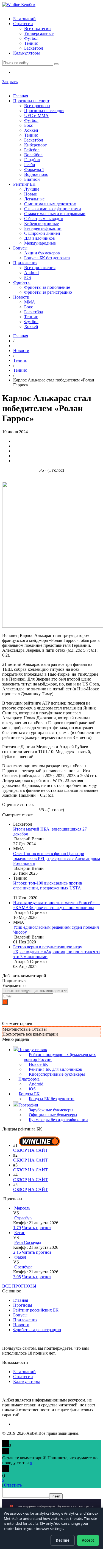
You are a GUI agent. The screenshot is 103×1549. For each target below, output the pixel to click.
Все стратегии (37, 28)
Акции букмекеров (42, 253)
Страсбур (23, 1218)
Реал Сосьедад (27, 1242)
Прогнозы (22, 1305)
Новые (30, 194)
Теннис (31, 43)
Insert (55, 1496)
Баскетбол (33, 48)
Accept (88, 1540)
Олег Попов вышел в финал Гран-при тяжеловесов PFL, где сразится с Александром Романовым (56, 858)
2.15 (17, 1252)
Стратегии (23, 23)
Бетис (19, 1232)
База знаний (24, 18)
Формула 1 (34, 169)
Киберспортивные (41, 223)
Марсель (22, 1208)
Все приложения (39, 267)
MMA (29, 302)
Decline (62, 1540)
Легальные (34, 199)
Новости (21, 297)
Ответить (13, 1485)
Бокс (28, 125)
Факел (20, 1257)
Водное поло (36, 174)
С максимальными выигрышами (54, 213)
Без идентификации (43, 228)
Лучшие (31, 189)
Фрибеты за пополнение (47, 287)
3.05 (17, 1276)
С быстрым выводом (43, 218)
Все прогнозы (37, 105)
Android (31, 272)
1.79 (17, 1227)
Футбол (31, 38)
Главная (20, 96)
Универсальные (39, 33)
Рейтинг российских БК (36, 1310)
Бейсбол (32, 150)
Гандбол (32, 159)
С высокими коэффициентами (52, 208)
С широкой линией (42, 233)
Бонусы (20, 248)
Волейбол (33, 154)
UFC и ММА (36, 115)
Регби (29, 164)
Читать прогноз (36, 1227)
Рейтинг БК (24, 184)
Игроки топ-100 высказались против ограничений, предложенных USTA (47, 885)
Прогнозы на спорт (31, 100)
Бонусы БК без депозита (47, 257)
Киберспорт (35, 145)
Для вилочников (39, 238)
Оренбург (23, 1267)
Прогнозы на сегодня (44, 110)
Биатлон (32, 179)
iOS (27, 277)
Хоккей (31, 130)
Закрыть (10, 81)
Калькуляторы (26, 53)
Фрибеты (21, 282)
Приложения (25, 262)
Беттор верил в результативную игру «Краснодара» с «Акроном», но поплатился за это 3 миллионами (56, 952)
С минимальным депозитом (50, 203)
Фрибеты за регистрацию (48, 292)
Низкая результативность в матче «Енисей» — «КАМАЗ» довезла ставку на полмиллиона (56, 905)
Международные (40, 243)
